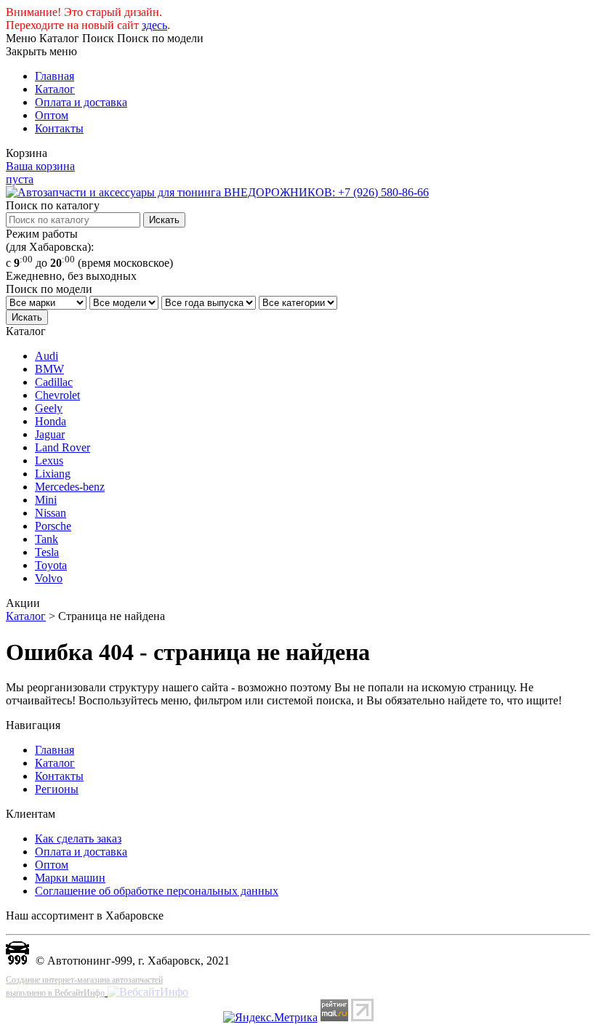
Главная (54, 76)
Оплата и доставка (81, 102)
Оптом (51, 115)
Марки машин (70, 878)
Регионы (56, 789)
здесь (154, 25)
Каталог (55, 89)
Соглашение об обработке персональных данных (156, 891)
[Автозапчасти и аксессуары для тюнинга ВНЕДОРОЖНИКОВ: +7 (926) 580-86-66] (217, 192)
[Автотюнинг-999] (17, 960)
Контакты (59, 128)
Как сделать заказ (78, 838)
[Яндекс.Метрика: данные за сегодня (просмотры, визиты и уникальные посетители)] (270, 1017)
